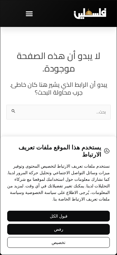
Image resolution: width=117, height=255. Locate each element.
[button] (29, 13)
